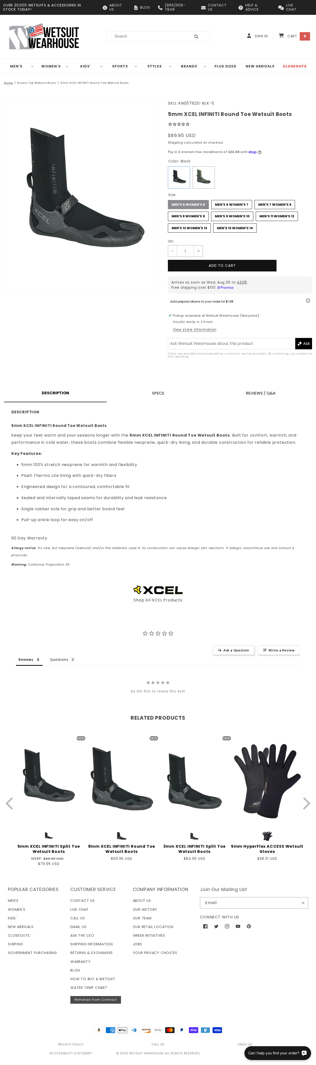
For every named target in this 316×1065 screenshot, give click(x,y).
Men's (16, 66)
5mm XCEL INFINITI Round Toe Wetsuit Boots (94, 83)
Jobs (137, 944)
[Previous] (10, 803)
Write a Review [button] (282, 650)
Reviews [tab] (26, 659)
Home (8, 83)
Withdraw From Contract (95, 1000)
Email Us (78, 926)
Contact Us (82, 900)
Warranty (80, 961)
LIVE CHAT (291, 7)
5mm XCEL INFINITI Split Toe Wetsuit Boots (49, 849)
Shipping (175, 142)
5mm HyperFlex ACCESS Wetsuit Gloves (267, 849)
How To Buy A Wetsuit (92, 978)
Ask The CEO (82, 935)
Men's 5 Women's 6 (188, 203)
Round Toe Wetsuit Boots (36, 83)
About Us (142, 900)
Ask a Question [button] (236, 650)
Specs (158, 393)
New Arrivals (21, 926)
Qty (171, 241)
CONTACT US (217, 7)
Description (55, 393)
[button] (18, 66)
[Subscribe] (302, 903)
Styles (154, 66)
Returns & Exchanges (91, 952)
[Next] (305, 803)
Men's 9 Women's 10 (232, 215)
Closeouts (19, 935)
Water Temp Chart (88, 987)
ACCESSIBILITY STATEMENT (70, 1053)
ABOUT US (115, 7)
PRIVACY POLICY (71, 1044)
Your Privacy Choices (155, 952)
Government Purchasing (32, 952)
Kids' (85, 66)
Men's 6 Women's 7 (232, 203)
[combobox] (146, 36)
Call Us (77, 918)
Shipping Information (91, 944)
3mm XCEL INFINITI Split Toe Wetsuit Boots (194, 849)
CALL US (158, 1044)
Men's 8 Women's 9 (188, 215)
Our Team (142, 918)
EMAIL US (245, 1044)
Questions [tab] (59, 659)
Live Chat (79, 909)
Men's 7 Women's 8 (275, 203)
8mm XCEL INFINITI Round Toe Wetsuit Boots (121, 849)
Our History (145, 909)
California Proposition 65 (40, 564)
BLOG (145, 7)
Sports (120, 66)
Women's (51, 66)
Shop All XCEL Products (158, 600)
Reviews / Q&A (261, 393)
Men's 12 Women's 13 (189, 226)
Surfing (15, 944)
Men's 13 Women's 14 (235, 226)
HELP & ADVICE (252, 7)
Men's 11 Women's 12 (277, 215)
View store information (195, 329)
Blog (75, 970)
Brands (189, 66)
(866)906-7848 (175, 7)
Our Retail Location (153, 926)
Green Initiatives (149, 935)
